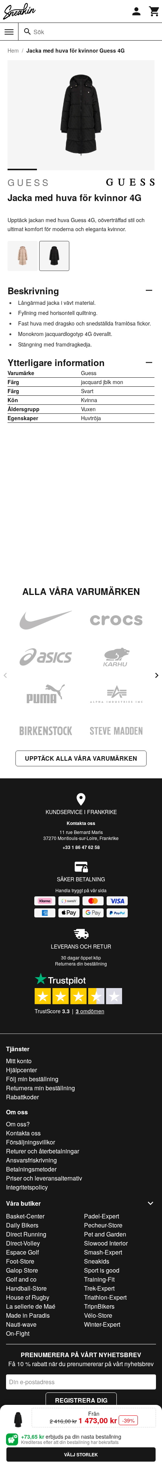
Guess (29, 182)
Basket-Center (25, 1216)
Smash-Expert (103, 1252)
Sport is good (101, 1270)
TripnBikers (99, 1306)
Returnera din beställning (81, 963)
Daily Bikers (22, 1225)
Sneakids (96, 1261)
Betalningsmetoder (31, 1169)
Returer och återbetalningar (42, 1151)
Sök (39, 31)
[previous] (5, 675)
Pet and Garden (105, 1234)
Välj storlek (81, 1454)
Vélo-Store (98, 1315)
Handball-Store (26, 1288)
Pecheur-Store (103, 1225)
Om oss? (18, 1124)
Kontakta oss (81, 823)
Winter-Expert (102, 1324)
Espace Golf (22, 1252)
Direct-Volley (23, 1243)
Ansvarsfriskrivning (31, 1160)
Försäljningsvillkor (30, 1142)
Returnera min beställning (40, 1088)
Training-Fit (99, 1279)
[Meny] (9, 32)
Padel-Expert (101, 1216)
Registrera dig (81, 1400)
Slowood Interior (106, 1243)
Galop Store (22, 1270)
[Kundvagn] (154, 11)
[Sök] (27, 31)
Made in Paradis (28, 1315)
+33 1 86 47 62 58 (81, 847)
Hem (13, 50)
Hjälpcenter (21, 1069)
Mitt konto (19, 1060)
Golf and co (21, 1279)
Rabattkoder (22, 1097)
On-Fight (17, 1333)
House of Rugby (27, 1297)
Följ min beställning (32, 1079)
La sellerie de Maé (30, 1306)
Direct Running (26, 1234)
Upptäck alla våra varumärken (81, 758)
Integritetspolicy (27, 1187)
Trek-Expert (99, 1288)
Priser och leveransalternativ (44, 1178)
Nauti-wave (21, 1324)
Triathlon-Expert (105, 1297)
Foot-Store (20, 1261)
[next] (156, 675)
